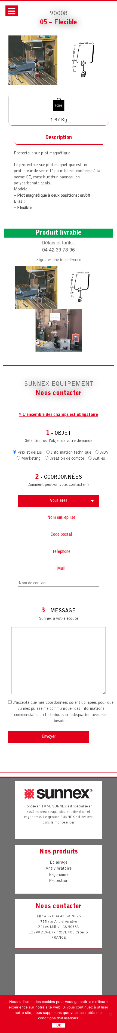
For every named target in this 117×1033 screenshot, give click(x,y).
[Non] (110, 1014)
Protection (58, 881)
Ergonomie (58, 875)
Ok (58, 1025)
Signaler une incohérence (58, 260)
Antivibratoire (58, 868)
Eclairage (58, 862)
